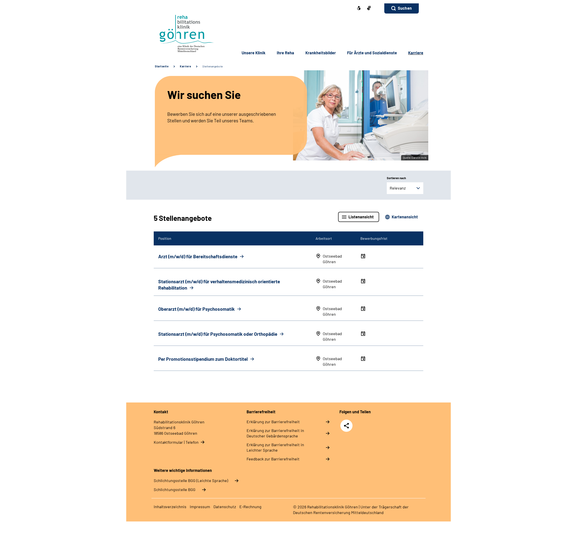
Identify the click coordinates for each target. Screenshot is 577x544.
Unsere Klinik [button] (254, 52)
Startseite (162, 66)
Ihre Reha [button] (285, 52)
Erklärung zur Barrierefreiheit (273, 421)
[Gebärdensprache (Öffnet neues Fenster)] (369, 8)
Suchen (405, 8)
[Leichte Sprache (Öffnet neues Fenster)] (358, 8)
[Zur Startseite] (184, 32)
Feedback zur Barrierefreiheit (273, 458)
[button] (401, 8)
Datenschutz (224, 506)
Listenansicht (361, 216)
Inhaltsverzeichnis (170, 506)
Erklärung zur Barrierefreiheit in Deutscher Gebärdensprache (275, 433)
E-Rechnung (250, 506)
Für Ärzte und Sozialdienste (372, 52)
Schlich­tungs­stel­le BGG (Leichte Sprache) (191, 480)
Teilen (346, 425)
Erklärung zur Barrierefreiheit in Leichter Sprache (275, 447)
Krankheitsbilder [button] (320, 52)
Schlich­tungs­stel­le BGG (174, 489)
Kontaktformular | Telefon (176, 442)
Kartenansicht (405, 216)
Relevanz (398, 188)
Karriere (185, 66)
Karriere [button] (415, 52)
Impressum (200, 506)
